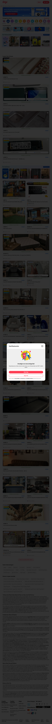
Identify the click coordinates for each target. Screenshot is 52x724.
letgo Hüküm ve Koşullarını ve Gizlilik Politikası (24, 378)
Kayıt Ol (26, 375)
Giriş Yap (26, 372)
